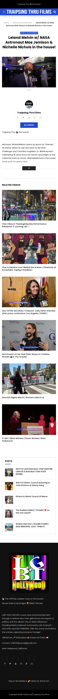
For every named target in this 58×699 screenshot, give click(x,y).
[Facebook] (18, 117)
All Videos (29, 125)
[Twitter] (23, 117)
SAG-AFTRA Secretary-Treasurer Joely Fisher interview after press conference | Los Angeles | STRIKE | (28, 312)
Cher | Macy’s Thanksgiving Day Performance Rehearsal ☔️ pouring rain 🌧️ (24, 225)
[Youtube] (29, 117)
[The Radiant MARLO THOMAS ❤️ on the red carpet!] (9, 514)
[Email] (40, 117)
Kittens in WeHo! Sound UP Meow (32, 496)
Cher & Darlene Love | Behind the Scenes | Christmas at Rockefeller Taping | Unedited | (29, 268)
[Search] (54, 11)
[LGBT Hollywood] (29, 12)
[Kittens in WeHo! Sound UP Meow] (9, 500)
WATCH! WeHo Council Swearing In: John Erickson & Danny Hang (33, 484)
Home (6, 23)
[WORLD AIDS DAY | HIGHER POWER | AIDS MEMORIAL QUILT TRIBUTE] (9, 527)
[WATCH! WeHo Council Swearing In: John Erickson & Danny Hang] (9, 486)
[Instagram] (35, 117)
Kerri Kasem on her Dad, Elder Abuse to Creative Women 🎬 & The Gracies (25, 355)
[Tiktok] (26, 658)
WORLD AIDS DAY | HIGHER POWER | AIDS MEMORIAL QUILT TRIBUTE (32, 525)
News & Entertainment (22, 23)
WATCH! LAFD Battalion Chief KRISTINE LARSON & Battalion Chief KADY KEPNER (34, 471)
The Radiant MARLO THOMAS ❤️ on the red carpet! (33, 511)
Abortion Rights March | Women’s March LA (23, 397)
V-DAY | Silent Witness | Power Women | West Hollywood (24, 439)
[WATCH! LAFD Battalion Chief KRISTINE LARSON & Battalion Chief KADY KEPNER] (9, 472)
